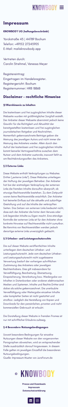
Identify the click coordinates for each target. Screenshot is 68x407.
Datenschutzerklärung (34, 390)
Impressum (34, 387)
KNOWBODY (44, 8)
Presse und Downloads (34, 384)
